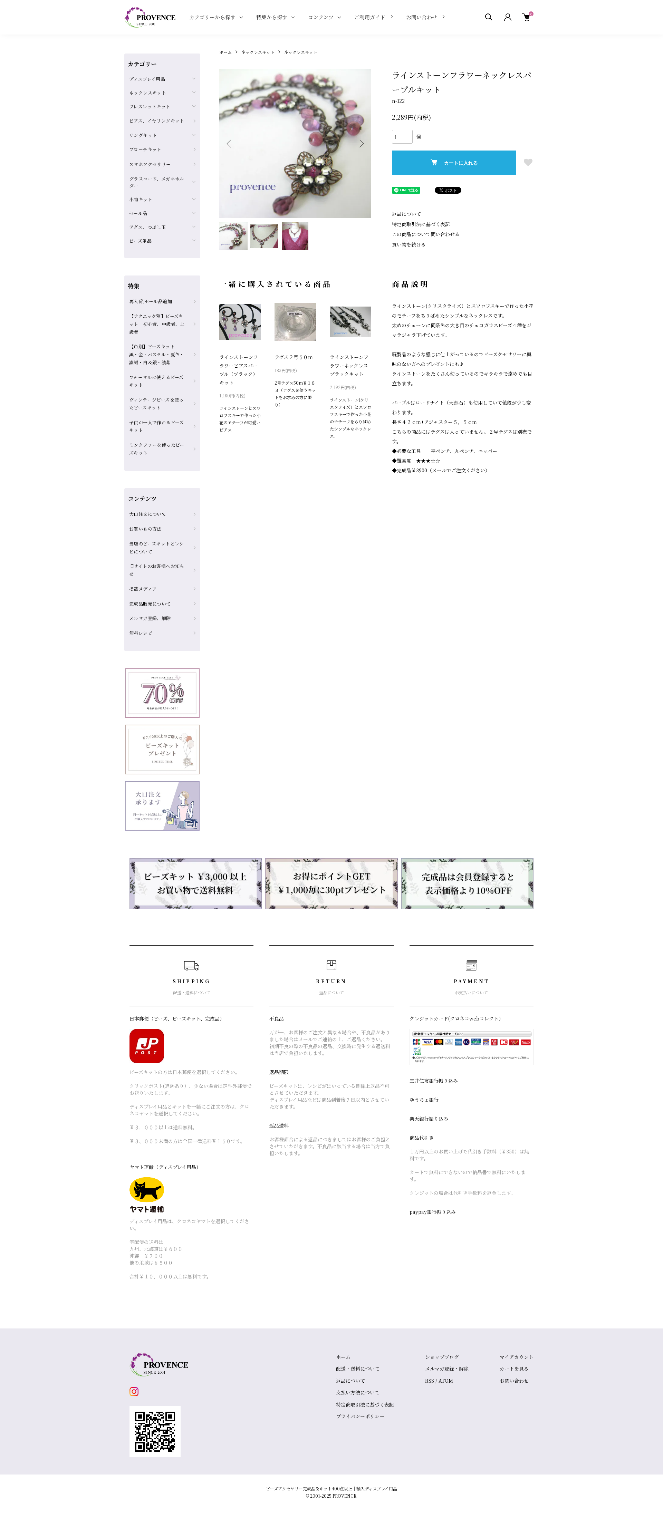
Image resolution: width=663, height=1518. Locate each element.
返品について (406, 213)
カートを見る (514, 1368)
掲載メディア (142, 589)
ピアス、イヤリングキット (156, 120)
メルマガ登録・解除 (447, 1368)
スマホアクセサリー (150, 164)
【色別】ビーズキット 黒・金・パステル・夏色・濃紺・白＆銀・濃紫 (156, 354)
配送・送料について (357, 1368)
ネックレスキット (258, 52)
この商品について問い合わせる (426, 234)
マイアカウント (517, 1356)
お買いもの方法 (145, 528)
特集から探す (271, 17)
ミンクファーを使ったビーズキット (156, 449)
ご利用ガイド (369, 17)
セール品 (138, 213)
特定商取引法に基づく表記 (421, 224)
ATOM (446, 1380)
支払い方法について (357, 1392)
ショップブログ (442, 1356)
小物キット (140, 199)
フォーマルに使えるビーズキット (156, 381)
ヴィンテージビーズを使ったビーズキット (156, 403)
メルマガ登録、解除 (150, 618)
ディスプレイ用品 (147, 79)
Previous (229, 143)
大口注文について (147, 514)
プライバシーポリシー (360, 1416)
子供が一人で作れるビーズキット (156, 426)
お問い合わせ (421, 17)
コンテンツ (321, 17)
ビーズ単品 (140, 241)
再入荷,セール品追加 (150, 301)
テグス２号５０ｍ (294, 357)
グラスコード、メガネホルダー (156, 182)
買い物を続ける (409, 244)
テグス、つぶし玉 (147, 227)
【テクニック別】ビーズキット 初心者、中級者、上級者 (157, 324)
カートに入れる (461, 162)
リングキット (143, 135)
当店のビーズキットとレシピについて (156, 547)
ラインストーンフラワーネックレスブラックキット (349, 365)
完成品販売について (150, 603)
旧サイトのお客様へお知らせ (156, 570)
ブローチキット (145, 149)
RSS (429, 1380)
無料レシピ (140, 633)
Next (361, 143)
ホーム (225, 52)
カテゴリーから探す (212, 17)
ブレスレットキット (150, 106)
